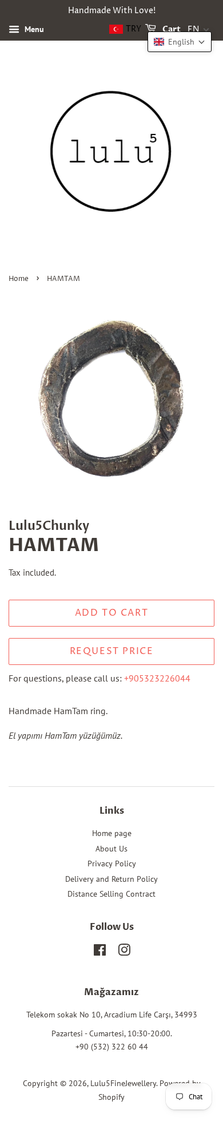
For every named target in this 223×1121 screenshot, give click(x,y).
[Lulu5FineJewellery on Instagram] (124, 952)
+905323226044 (157, 678)
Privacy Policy (111, 863)
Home (19, 279)
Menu (33, 29)
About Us (111, 848)
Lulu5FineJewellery (123, 1083)
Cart (171, 29)
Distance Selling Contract (111, 894)
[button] (179, 42)
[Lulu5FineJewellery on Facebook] (99, 952)
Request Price (112, 651)
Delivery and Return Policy (111, 879)
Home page (112, 833)
